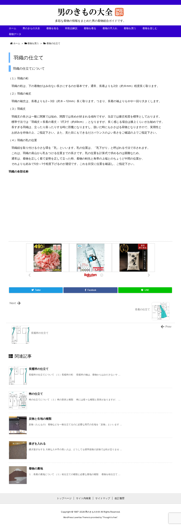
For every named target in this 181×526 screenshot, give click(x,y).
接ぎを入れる (37, 443)
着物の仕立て (53, 43)
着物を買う (33, 43)
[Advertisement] (90, 206)
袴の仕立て (36, 393)
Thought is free (110, 517)
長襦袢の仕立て (39, 369)
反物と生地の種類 (40, 418)
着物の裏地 (36, 468)
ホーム (16, 43)
